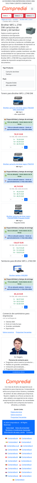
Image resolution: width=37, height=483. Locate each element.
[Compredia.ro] (20, 472)
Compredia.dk (13, 457)
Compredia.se (27, 457)
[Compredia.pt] (7, 464)
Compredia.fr (26, 442)
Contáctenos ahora (18, 372)
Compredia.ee (13, 476)
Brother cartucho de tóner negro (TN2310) (18, 164)
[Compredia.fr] (20, 442)
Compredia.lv (26, 476)
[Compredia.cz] (7, 468)
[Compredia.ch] (20, 453)
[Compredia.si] (20, 468)
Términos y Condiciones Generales (17, 430)
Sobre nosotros (8, 332)
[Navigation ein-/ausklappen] (32, 9)
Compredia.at (27, 450)
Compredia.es (27, 438)
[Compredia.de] (6, 438)
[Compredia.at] (20, 449)
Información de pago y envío (14, 432)
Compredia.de (13, 438)
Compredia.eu (13, 453)
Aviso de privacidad (22, 428)
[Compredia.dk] (6, 457)
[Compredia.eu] (6, 453)
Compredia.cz (13, 468)
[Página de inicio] (18, 382)
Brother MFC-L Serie (26, 19)
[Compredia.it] (7, 442)
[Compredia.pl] (20, 464)
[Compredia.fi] (7, 461)
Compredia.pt (13, 465)
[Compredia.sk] (6, 472)
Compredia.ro (27, 472)
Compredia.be (13, 450)
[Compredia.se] (20, 457)
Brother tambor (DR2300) (18, 275)
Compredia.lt (19, 480)
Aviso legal (10, 428)
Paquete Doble (11, 83)
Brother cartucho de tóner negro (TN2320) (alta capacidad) (18, 109)
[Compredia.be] (6, 449)
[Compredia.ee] (7, 476)
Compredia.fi (12, 461)
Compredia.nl (28, 446)
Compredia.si (26, 468)
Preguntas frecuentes (23, 332)
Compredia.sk (13, 472)
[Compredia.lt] (14, 479)
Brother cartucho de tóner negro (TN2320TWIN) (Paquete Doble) (18, 217)
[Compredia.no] (20, 461)
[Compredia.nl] (22, 446)
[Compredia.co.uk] (5, 446)
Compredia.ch (27, 453)
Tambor (8, 74)
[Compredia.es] (20, 438)
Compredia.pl (26, 465)
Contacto (29, 432)
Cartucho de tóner (12, 72)
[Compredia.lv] (21, 476)
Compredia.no (26, 461)
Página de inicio (6, 19)
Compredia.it (13, 442)
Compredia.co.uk (13, 446)
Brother (15, 19)
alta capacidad (11, 85)
